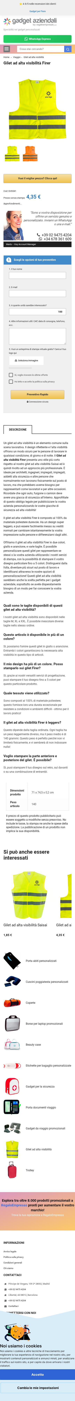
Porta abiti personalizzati (41, 961)
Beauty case (33, 1044)
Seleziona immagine (28, 360)
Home (6, 57)
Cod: (5, 191)
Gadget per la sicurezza (40, 1086)
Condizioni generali (12, 1263)
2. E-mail (13, 287)
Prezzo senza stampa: (14, 198)
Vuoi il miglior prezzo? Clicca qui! (37, 178)
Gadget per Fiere (37, 11)
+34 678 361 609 (58, 239)
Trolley (30, 1170)
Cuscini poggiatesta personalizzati (47, 982)
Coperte (30, 1002)
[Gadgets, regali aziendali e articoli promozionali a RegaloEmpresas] (30, 25)
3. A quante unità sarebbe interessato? (28, 305)
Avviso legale (9, 1251)
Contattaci (13, 1306)
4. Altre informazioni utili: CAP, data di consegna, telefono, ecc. (37, 323)
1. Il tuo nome (16, 269)
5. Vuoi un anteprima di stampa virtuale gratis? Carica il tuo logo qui (37, 351)
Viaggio (16, 57)
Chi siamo (8, 1268)
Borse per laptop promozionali (44, 1023)
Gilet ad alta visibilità (34, 57)
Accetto (37, 1374)
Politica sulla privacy (13, 1257)
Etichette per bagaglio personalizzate (48, 1065)
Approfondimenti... (12, 203)
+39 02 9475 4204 (57, 235)
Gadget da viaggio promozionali (45, 1128)
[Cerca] (68, 49)
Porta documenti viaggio (41, 1107)
